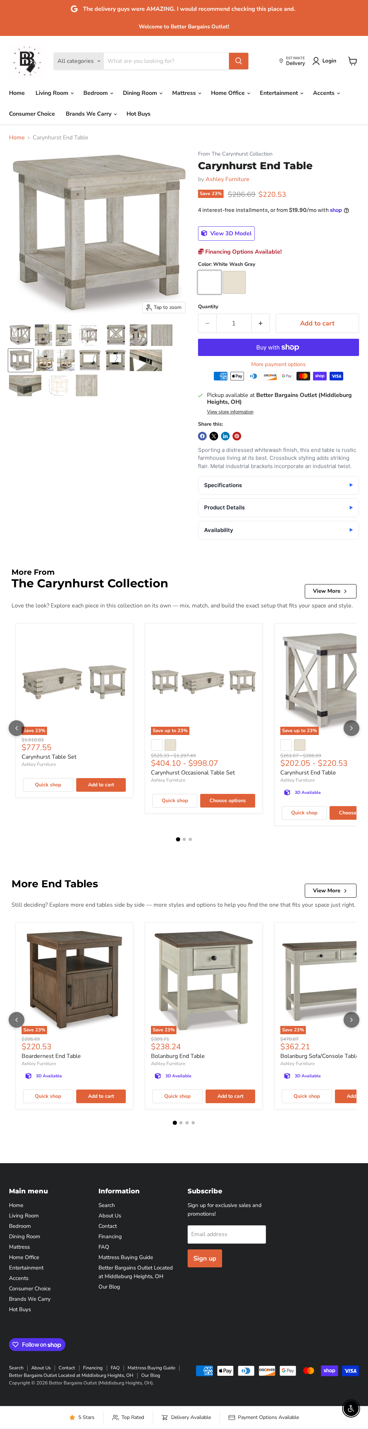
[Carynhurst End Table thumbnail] (20, 335)
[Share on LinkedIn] (225, 436)
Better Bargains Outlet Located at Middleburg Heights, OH (71, 1375)
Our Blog (109, 1286)
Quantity (208, 307)
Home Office (228, 93)
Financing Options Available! (243, 252)
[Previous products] (16, 728)
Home (17, 93)
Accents (324, 93)
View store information (230, 412)
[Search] (238, 61)
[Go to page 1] (178, 839)
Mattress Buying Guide (125, 1257)
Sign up (204, 1258)
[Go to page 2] (184, 839)
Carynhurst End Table (308, 773)
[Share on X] (214, 436)
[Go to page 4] (193, 1122)
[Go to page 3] (190, 839)
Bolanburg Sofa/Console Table (319, 1056)
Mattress (184, 93)
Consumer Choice (32, 114)
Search (106, 1205)
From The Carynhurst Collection (235, 154)
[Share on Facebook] (202, 436)
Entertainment (279, 93)
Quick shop (48, 784)
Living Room (53, 93)
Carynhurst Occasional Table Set (193, 773)
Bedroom (96, 93)
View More (326, 591)
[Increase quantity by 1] (261, 323)
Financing (110, 1236)
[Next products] (351, 728)
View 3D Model (230, 233)
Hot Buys (138, 114)
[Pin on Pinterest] (237, 436)
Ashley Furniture (227, 179)
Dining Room (140, 93)
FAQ (103, 1246)
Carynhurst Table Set (49, 757)
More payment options (278, 364)
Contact (107, 1226)
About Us (109, 1215)
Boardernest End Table (51, 1056)
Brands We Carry (89, 114)
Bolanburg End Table (178, 1056)
